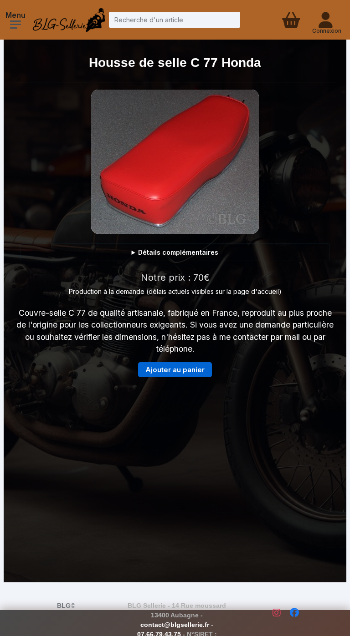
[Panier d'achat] (290, 19)
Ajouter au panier (175, 370)
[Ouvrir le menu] (15, 24)
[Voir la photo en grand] (175, 162)
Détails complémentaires (178, 252)
